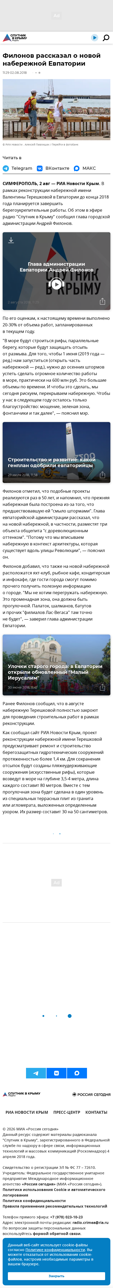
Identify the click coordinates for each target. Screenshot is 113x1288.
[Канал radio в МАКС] (77, 1073)
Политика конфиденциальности (34, 1201)
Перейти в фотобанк (65, 145)
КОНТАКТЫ (96, 1113)
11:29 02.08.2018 (15, 73)
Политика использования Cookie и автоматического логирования (54, 1193)
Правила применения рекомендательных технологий (55, 1207)
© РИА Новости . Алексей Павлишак (26, 145)
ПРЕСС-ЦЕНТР (66, 1113)
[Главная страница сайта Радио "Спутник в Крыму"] (15, 38)
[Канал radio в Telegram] (36, 1073)
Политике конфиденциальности (55, 1250)
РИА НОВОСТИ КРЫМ (27, 1113)
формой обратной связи (56, 1234)
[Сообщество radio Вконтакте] (56, 1073)
